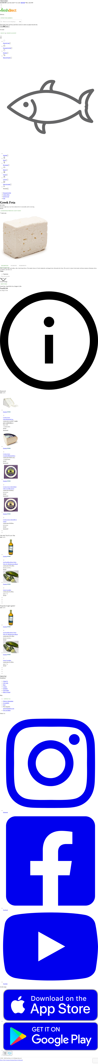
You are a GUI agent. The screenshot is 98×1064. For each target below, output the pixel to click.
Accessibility (6, 703)
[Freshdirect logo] (8, 11)
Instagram (5, 812)
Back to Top (3, 676)
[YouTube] (50, 982)
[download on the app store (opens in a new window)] (50, 1021)
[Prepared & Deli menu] (11, 48)
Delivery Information (8, 701)
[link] (49, 340)
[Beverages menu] (8, 165)
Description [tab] (4, 265)
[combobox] (10, 21)
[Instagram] (50, 810)
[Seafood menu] (7, 155)
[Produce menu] (7, 53)
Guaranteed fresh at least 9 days (11, 210)
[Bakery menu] (7, 170)
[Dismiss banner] (1, 5)
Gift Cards (5, 683)
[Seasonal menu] (8, 189)
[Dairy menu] (6, 160)
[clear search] (20, 21)
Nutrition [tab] (14, 265)
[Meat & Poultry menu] (11, 58)
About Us (5, 681)
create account (11, 33)
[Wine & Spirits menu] (10, 184)
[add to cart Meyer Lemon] (4, 516)
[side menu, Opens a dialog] (1, 7)
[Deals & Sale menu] (10, 43)
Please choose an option (5, 276)
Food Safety (6, 690)
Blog (4, 685)
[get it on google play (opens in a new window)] (50, 1050)
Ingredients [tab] (22, 265)
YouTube (5, 983)
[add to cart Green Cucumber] (4, 586)
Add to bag (4, 284)
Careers (5, 686)
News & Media (6, 710)
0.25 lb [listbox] (2, 278)
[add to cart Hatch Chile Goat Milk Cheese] (4, 483)
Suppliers (5, 688)
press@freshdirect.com (8, 708)
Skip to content (4, 1)
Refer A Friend (6, 692)
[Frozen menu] (7, 175)
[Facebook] (50, 908)
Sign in (3, 33)
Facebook (5, 910)
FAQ (4, 705)
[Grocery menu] (7, 179)
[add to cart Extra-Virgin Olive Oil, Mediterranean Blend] (4, 558)
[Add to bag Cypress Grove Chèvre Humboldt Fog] (5, 414)
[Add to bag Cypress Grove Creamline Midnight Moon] (5, 450)
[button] (49, 213)
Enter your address (6, 18)
